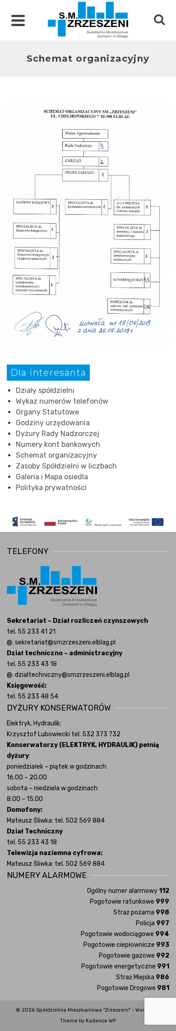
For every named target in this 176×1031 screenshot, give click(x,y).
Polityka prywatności (51, 487)
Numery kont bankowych (58, 444)
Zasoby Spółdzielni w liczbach (66, 466)
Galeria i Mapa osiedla (52, 477)
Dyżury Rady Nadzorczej (57, 433)
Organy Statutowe (47, 412)
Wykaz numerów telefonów (62, 401)
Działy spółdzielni (45, 390)
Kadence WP (101, 1021)
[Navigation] (18, 20)
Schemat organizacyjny (56, 455)
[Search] (159, 20)
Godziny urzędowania (53, 423)
